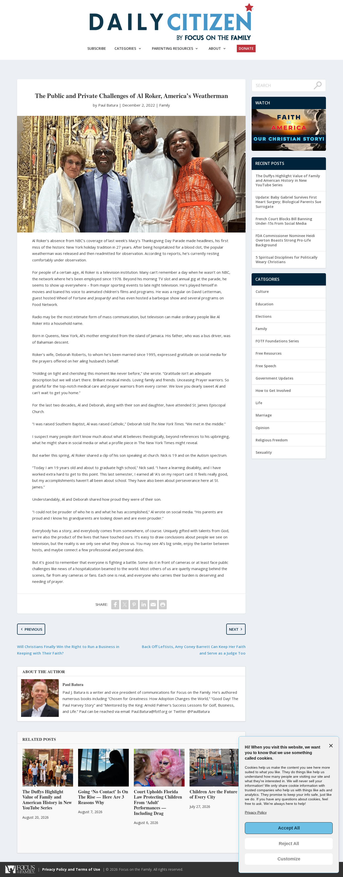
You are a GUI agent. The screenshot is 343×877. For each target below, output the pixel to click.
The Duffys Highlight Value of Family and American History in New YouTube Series (288, 180)
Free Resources (268, 353)
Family (164, 105)
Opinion (262, 427)
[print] (163, 604)
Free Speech (266, 365)
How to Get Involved (273, 390)
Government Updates (274, 378)
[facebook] (115, 604)
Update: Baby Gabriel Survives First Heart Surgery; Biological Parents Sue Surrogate (288, 202)
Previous (33, 629)
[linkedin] (144, 604)
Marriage (264, 415)
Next (234, 629)
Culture (262, 291)
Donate (246, 48)
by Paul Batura (106, 105)
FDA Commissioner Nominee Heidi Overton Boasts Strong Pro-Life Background (285, 240)
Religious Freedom (272, 440)
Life (259, 402)
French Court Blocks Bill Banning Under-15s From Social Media (284, 221)
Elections (263, 316)
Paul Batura (73, 684)
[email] (153, 604)
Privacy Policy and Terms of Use (71, 869)
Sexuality (264, 452)
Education (264, 304)
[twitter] (125, 604)
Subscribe (96, 48)
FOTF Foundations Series (277, 341)
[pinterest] (134, 604)
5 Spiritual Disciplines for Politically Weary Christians (287, 259)
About (215, 48)
